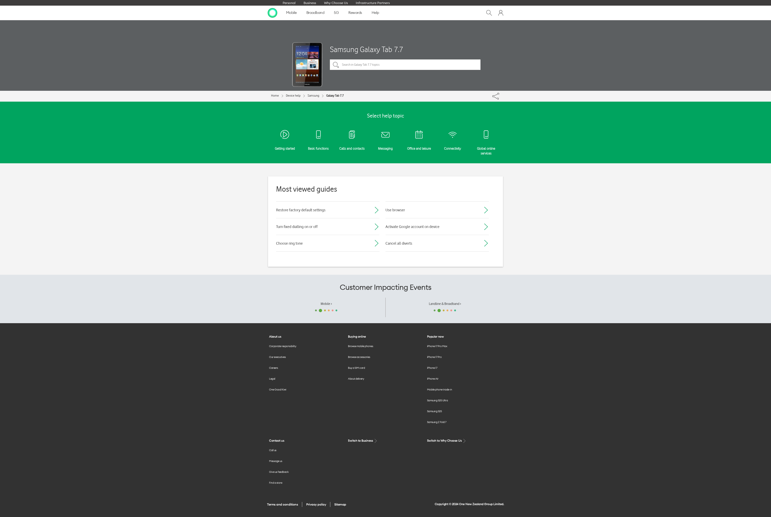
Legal (272, 378)
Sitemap (340, 504)
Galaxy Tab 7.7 (335, 95)
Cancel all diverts (399, 243)
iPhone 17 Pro (434, 357)
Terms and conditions (282, 504)
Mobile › (326, 304)
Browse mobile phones (360, 346)
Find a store (275, 482)
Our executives (277, 357)
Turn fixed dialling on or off (297, 226)
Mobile (291, 12)
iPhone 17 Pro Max (437, 346)
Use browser (395, 210)
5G (336, 12)
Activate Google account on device (413, 226)
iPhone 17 (432, 367)
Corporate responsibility (282, 346)
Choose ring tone (289, 243)
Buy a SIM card (356, 367)
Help (375, 12)
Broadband (315, 12)
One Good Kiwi (277, 389)
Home (275, 95)
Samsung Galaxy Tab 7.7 (366, 49)
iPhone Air (433, 378)
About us (275, 336)
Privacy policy (316, 504)
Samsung (313, 95)
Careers (273, 367)
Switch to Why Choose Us (444, 440)
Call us (272, 450)
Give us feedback (279, 471)
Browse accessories (359, 357)
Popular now (435, 336)
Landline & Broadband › (445, 304)
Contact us (276, 440)
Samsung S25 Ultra (437, 400)
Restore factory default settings (300, 210)
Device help (293, 95)
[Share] (499, 95)
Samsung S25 (434, 411)
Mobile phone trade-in (439, 389)
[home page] (272, 13)
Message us (275, 461)
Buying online (357, 336)
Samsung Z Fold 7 (436, 422)
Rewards (355, 12)
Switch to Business (361, 440)
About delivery (356, 378)
